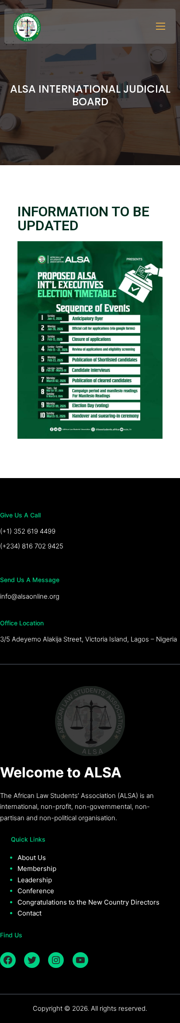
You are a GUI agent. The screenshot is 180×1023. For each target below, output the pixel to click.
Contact (29, 913)
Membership (36, 868)
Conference (35, 891)
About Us (31, 857)
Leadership (34, 880)
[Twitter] (32, 960)
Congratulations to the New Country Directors (88, 902)
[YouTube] (80, 960)
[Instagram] (56, 960)
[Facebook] (8, 960)
